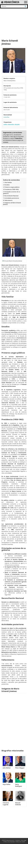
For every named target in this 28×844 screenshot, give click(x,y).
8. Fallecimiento (7, 200)
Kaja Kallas (6, 784)
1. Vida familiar (7, 182)
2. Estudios (6, 185)
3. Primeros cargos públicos (11, 187)
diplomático (11, 124)
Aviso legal (23, 840)
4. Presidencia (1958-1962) (11, 189)
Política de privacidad (9, 841)
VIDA (11, 2)
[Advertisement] (14, 24)
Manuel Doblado (18, 804)
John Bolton (7, 768)
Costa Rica (6, 117)
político (5, 124)
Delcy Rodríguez (18, 785)
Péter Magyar (19, 768)
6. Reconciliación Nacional (10, 196)
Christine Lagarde (6, 804)
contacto (5, 142)
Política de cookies (20, 841)
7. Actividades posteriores (11, 198)
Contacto (17, 840)
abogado (17, 124)
